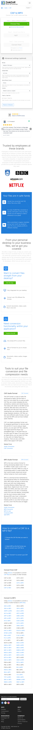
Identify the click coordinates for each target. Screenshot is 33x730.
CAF (10, 8)
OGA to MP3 (7, 660)
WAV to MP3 (7, 679)
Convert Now (16, 45)
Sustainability (21, 719)
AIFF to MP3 (7, 616)
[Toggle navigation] (29, 2)
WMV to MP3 (20, 682)
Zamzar (10, 572)
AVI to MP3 (7, 620)
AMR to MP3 (20, 616)
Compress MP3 (8, 513)
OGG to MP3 (20, 660)
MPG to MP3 (20, 655)
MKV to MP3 (7, 650)
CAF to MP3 (20, 583)
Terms (20, 47)
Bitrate (3, 62)
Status (19, 711)
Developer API (5, 718)
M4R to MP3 (20, 645)
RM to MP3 (7, 672)
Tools (2, 719)
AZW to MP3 (20, 620)
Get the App (9, 283)
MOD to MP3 (8, 652)
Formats (3, 709)
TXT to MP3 (7, 677)
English (28, 7)
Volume (4, 88)
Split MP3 (7, 514)
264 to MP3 (7, 606)
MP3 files (22, 602)
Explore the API (10, 333)
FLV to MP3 (7, 638)
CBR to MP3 (20, 625)
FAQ (19, 709)
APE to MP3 (7, 618)
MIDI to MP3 (20, 647)
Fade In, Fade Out (6, 95)
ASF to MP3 (19, 618)
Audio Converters (9, 446)
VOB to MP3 (20, 677)
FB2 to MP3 (7, 635)
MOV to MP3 (20, 652)
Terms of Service (22, 721)
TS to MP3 (19, 674)
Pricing (3, 713)
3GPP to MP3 (8, 611)
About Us (20, 718)
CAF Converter (24, 393)
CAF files (6, 574)
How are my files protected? (17, 27)
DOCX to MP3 (20, 630)
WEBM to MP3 (20, 679)
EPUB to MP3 (8, 633)
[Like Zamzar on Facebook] (2, 702)
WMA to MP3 (8, 682)
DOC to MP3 (7, 630)
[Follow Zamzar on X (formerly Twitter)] (5, 702)
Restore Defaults (8, 105)
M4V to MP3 (7, 647)
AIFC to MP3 (20, 613)
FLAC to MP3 (20, 635)
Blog (2, 721)
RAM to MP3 (7, 669)
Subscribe (23, 699)
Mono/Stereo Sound (6, 80)
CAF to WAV (7, 587)
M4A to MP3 (20, 643)
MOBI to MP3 (20, 650)
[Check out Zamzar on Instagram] (8, 702)
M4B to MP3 (7, 645)
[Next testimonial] (30, 129)
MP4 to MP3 (7, 655)
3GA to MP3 (7, 608)
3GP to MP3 (20, 608)
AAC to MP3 (20, 611)
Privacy (20, 723)
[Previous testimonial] (2, 129)
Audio (6, 8)
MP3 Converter (24, 459)
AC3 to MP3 (7, 613)
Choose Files (15, 24)
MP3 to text (7, 511)
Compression (5, 711)
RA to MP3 (19, 667)
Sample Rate (5, 70)
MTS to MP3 (7, 657)
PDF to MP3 (19, 662)
